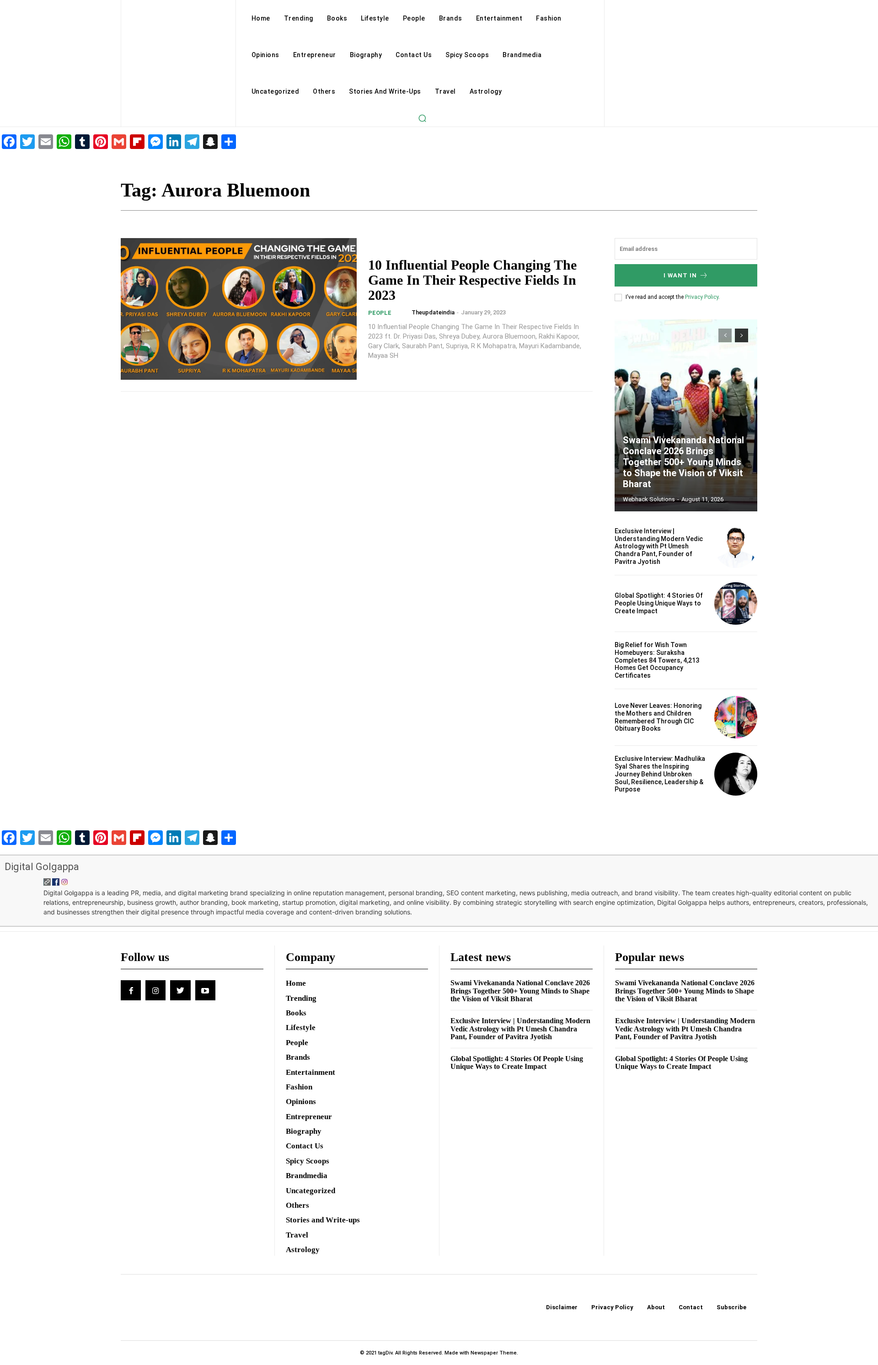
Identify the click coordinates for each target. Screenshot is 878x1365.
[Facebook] (131, 990)
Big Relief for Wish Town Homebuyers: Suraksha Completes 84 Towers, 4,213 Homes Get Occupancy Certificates (657, 660)
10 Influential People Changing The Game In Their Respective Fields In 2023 (472, 280)
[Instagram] (155, 990)
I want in (680, 275)
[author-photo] (404, 312)
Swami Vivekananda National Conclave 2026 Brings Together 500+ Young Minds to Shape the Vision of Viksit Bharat (683, 462)
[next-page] (741, 335)
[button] (422, 118)
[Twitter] (180, 990)
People (379, 312)
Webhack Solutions (649, 499)
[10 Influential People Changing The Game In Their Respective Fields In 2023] (239, 309)
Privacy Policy (701, 297)
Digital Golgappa (42, 866)
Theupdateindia (433, 312)
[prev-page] (725, 335)
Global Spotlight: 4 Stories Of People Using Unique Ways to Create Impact (659, 603)
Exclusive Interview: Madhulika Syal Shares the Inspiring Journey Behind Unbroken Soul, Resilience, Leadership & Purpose (660, 774)
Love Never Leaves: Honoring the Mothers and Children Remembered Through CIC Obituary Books (658, 717)
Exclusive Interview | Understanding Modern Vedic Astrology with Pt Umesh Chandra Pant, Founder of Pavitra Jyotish (659, 546)
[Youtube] (205, 990)
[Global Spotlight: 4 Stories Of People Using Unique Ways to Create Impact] (735, 603)
